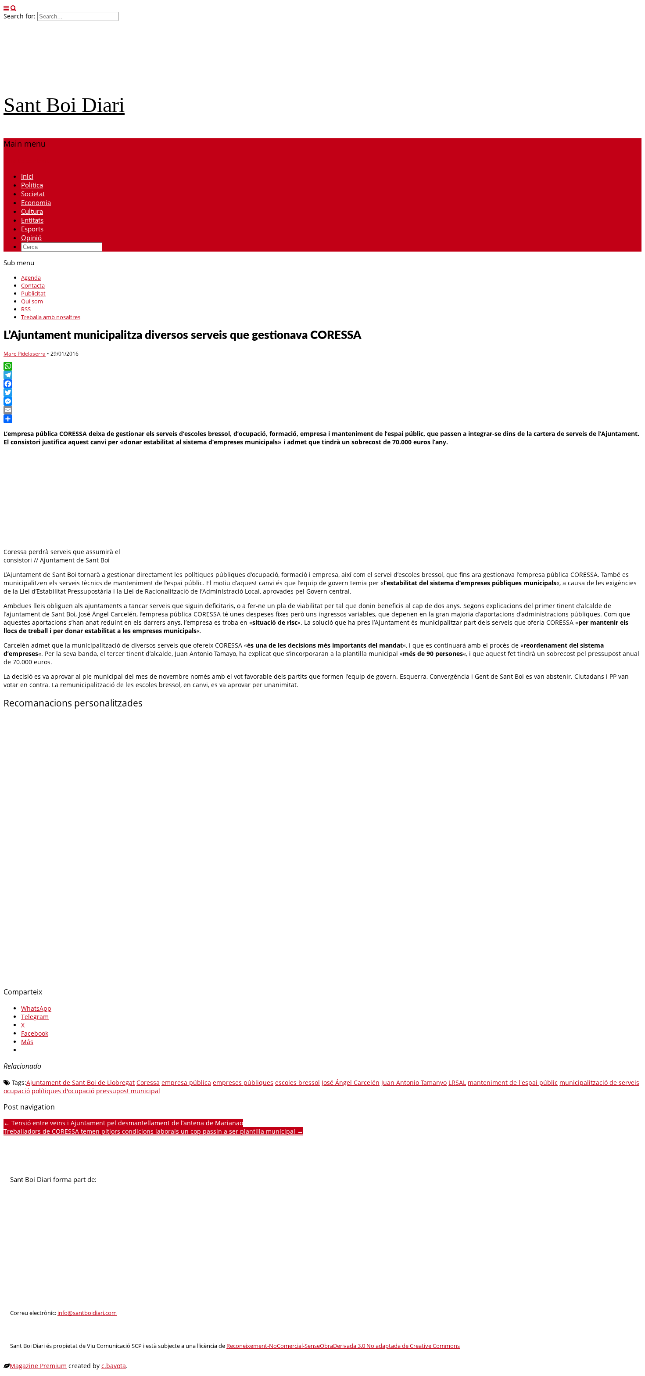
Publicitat (33, 293)
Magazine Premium (38, 1366)
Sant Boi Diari (64, 104)
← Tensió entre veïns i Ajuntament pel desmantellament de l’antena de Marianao (123, 1123)
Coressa (148, 1082)
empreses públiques (243, 1082)
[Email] (322, 410)
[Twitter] (322, 392)
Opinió (31, 237)
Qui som (32, 301)
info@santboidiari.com (87, 1313)
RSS (26, 309)
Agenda (31, 277)
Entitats (32, 220)
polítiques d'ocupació (63, 1091)
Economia (36, 202)
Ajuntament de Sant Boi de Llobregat (80, 1082)
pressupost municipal (128, 1091)
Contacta (33, 285)
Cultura (32, 211)
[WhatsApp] (322, 366)
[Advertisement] (267, 848)
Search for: (20, 16)
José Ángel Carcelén (351, 1082)
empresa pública (186, 1082)
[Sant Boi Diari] (69, 80)
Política (32, 184)
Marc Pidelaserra (25, 353)
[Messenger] (322, 401)
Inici (27, 176)
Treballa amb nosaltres (50, 317)
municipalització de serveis (599, 1082)
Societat (33, 193)
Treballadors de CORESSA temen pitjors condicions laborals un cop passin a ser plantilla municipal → (153, 1131)
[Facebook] (322, 383)
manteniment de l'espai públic (513, 1082)
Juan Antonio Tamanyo (414, 1082)
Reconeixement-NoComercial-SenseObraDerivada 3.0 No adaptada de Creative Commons (343, 1346)
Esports (32, 228)
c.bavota (113, 1366)
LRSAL (457, 1082)
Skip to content (26, 160)
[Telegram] (322, 375)
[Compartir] (322, 418)
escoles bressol (297, 1082)
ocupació (17, 1091)
